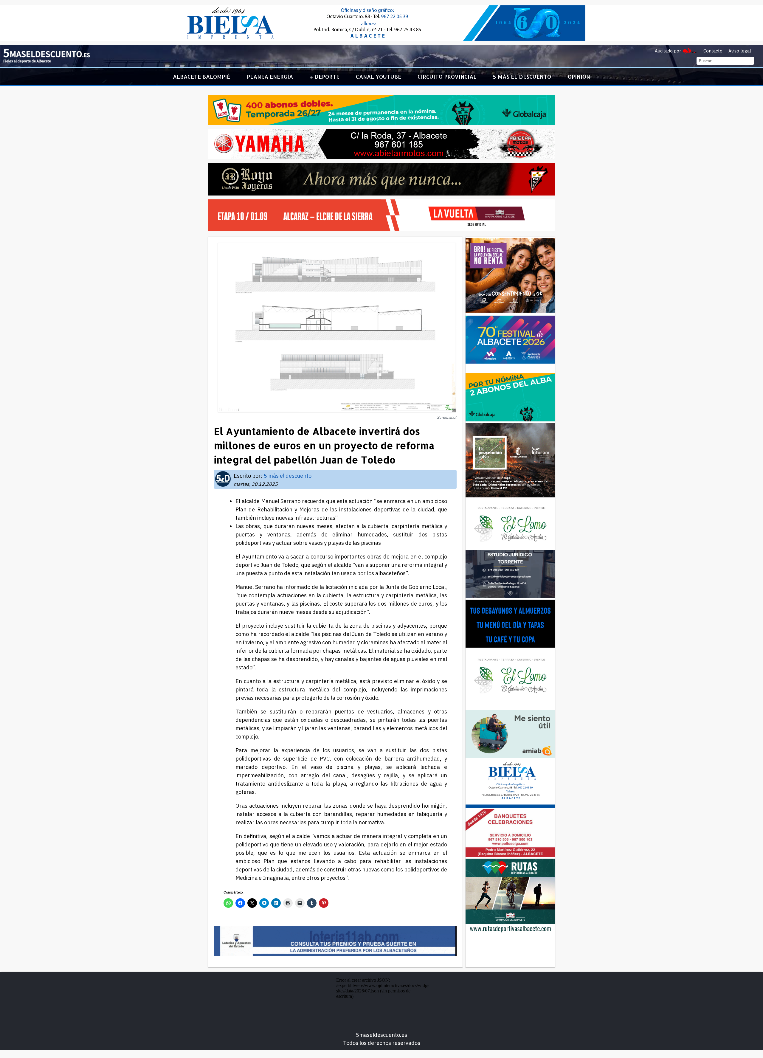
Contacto (712, 51)
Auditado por (668, 51)
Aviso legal (739, 51)
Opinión (579, 76)
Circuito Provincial (447, 76)
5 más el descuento (522, 76)
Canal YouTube (378, 76)
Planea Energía (270, 76)
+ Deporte (324, 76)
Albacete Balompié (201, 76)
